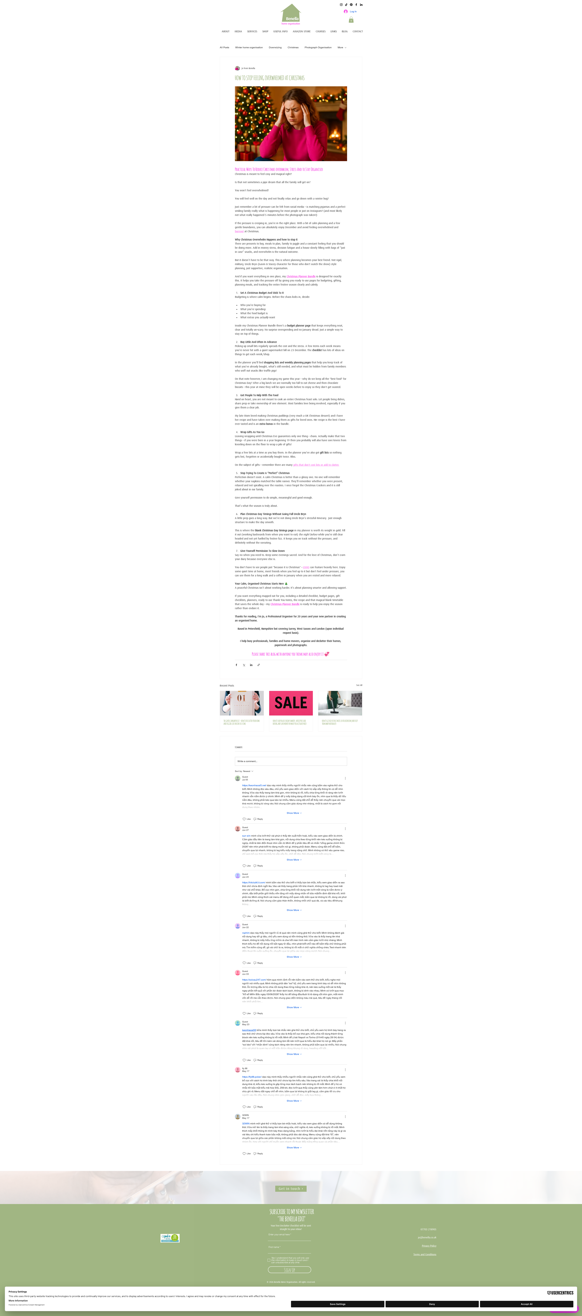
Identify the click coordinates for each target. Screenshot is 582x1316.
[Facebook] (356, 4)
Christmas (293, 47)
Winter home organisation (249, 47)
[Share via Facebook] (236, 664)
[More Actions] (345, 778)
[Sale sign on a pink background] (291, 703)
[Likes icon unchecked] (244, 819)
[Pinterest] (351, 4)
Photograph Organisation (318, 47)
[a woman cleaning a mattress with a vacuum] (340, 703)
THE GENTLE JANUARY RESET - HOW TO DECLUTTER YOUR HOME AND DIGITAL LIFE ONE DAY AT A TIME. (242, 722)
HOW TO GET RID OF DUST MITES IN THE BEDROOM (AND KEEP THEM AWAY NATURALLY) (340, 722)
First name (274, 1247)
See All (359, 685)
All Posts (224, 47)
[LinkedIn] (361, 4)
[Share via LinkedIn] (251, 664)
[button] (351, 20)
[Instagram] (341, 4)
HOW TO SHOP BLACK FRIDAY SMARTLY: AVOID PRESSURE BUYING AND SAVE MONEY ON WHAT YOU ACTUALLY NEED (289, 722)
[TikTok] (346, 4)
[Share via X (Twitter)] (243, 664)
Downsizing (275, 47)
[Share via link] (258, 664)
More (340, 47)
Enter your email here (279, 1234)
